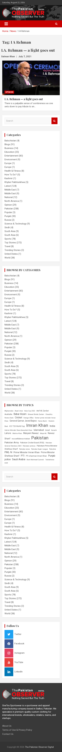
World (7, 257)
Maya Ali (43, 433)
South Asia (10, 231)
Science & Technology (15, 223)
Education (9, 152)
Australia (8, 414)
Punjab (8, 216)
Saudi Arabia (18, 459)
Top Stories (10, 242)
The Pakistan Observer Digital (39, 747)
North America (12, 201)
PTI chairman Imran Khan (36, 456)
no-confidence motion (21, 439)
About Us (6, 726)
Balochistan (10, 140)
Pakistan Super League (39, 449)
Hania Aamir (42, 421)
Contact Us (7, 734)
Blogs (7, 144)
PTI (23, 455)
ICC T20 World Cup (17, 426)
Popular (8, 212)
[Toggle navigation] (6, 23)
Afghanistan (9, 411)
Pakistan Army (12, 442)
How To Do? (11, 174)
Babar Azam (20, 414)
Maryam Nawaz (31, 433)
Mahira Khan (17, 433)
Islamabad (39, 430)
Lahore (8, 433)
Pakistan (9, 208)
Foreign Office (28, 418)
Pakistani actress (29, 446)
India (52, 425)
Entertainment (11, 155)
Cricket (18, 417)
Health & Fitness (13, 170)
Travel (7, 246)
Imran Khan (37, 425)
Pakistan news (24, 449)
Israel (47, 430)
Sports (8, 238)
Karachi (54, 430)
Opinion (9, 92)
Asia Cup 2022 (29, 411)
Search (54, 121)
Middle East (10, 189)
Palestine (52, 449)
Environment (11, 159)
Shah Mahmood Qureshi (35, 460)
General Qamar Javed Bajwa (23, 421)
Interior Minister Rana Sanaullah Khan (18, 430)
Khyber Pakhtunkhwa (15, 182)
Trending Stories (13, 250)
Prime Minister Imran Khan (27, 452)
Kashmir (9, 178)
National (9, 197)
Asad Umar (19, 411)
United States (11, 254)
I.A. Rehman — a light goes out (24, 99)
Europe (8, 163)
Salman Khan (8, 56)
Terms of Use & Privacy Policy (17, 730)
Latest (8, 186)
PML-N (8, 452)
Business (9, 148)
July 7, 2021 (24, 56)
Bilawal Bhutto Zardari (36, 414)
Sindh (7, 227)
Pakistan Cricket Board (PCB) (32, 443)
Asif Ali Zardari (42, 411)
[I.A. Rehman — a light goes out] (31, 77)
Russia (8, 220)
